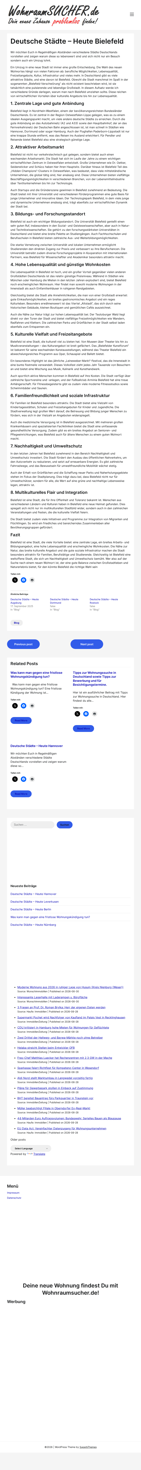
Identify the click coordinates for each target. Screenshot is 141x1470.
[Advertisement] (70, 858)
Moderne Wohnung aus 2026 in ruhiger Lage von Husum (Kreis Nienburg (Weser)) (70, 987)
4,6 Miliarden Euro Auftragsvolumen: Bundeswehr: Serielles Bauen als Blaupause (69, 1118)
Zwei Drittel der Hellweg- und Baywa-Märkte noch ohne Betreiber (60, 1037)
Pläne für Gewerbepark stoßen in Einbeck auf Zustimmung (55, 1088)
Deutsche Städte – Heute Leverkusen (34, 901)
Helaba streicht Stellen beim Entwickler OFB (46, 1047)
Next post (86, 644)
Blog (16, 622)
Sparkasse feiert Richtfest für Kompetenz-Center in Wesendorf (58, 1068)
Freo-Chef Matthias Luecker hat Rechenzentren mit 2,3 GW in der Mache (64, 1057)
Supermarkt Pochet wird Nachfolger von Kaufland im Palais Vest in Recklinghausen (71, 1017)
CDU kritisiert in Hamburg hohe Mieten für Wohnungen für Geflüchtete (63, 1027)
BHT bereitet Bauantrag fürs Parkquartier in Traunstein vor (55, 1098)
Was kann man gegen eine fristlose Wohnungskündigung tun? (50, 917)
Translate (39, 1154)
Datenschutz (14, 1197)
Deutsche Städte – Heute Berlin (30, 909)
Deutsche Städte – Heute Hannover (36, 746)
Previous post (23, 644)
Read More (21, 720)
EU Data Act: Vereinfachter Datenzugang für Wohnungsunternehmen (61, 1128)
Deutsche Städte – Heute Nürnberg (33, 924)
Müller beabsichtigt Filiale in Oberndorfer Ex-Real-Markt (53, 1108)
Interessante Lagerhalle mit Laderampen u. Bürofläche (52, 997)
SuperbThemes (88, 1447)
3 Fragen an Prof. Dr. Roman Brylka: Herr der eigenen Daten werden (61, 1007)
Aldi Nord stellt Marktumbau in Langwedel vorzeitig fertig (55, 1078)
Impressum (13, 1192)
